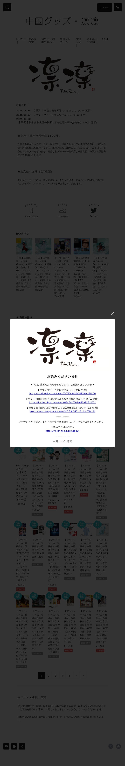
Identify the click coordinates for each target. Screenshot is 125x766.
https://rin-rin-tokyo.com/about (62, 430)
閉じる (112, 313)
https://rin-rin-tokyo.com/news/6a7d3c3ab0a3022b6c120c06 (62, 393)
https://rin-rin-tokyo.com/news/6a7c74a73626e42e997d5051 (62, 402)
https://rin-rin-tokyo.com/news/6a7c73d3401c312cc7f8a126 (62, 411)
